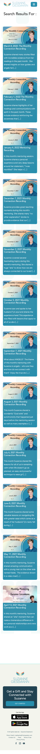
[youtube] (24, 743)
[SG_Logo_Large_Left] (16, 2)
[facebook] (16, 743)
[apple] (20, 715)
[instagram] (20, 743)
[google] (20, 722)
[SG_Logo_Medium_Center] (20, 671)
